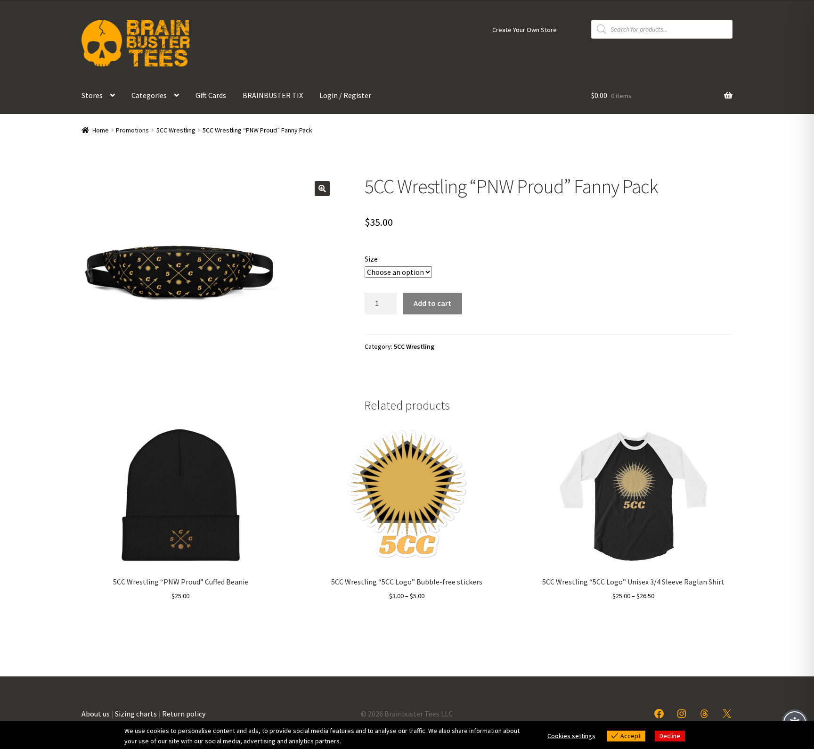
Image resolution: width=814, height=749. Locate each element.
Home (100, 130)
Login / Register (345, 95)
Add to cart (432, 303)
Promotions (132, 130)
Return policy (183, 713)
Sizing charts (136, 713)
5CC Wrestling (175, 130)
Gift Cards (210, 95)
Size (371, 258)
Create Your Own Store (524, 29)
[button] (322, 188)
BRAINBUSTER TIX (273, 95)
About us (95, 713)
